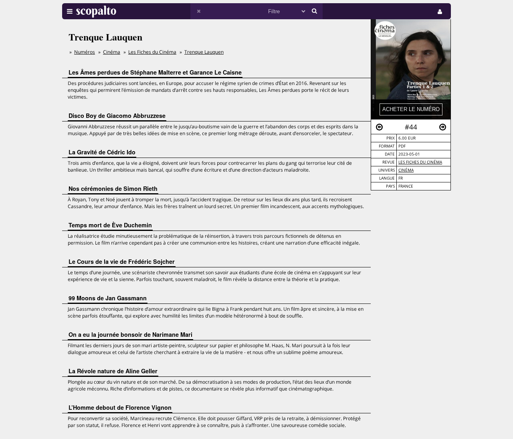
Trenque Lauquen (204, 52)
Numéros (84, 52)
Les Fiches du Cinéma (420, 162)
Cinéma (406, 170)
